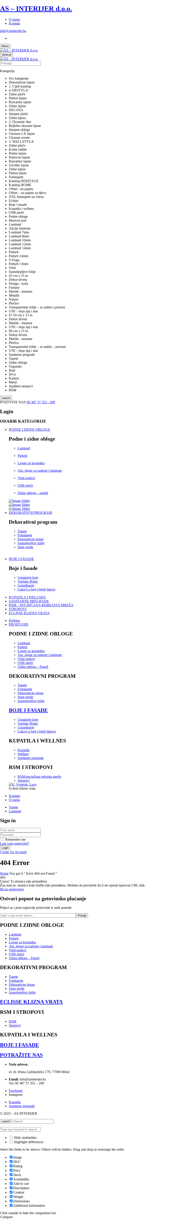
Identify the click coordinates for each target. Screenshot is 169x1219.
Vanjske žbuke (28, 581)
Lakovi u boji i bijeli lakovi (36, 589)
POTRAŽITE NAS (21, 1055)
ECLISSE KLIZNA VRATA (31, 1002)
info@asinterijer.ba (13, 31)
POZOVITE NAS (13, 402)
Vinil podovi (26, 478)
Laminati (24, 448)
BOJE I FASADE (28, 710)
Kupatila (23, 750)
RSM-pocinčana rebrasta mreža (39, 776)
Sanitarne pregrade (31, 758)
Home (4, 873)
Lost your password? (14, 843)
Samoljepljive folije (31, 543)
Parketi (22, 455)
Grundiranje (26, 585)
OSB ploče (25, 485)
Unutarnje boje (28, 577)
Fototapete (25, 535)
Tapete (22, 531)
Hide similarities (25, 1137)
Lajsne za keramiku (31, 463)
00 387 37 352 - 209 (41, 402)
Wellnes (23, 754)
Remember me (15, 839)
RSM (12, 1021)
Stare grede (25, 547)
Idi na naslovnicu (12, 889)
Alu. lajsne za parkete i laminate (40, 470)
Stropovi (23, 780)
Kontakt (14, 23)
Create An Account (13, 852)
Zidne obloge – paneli (33, 493)
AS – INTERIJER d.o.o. (36, 8)
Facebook (15, 1091)
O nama (14, 19)
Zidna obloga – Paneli (33, 667)
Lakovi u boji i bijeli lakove (37, 731)
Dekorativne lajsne (31, 539)
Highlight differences (28, 1142)
